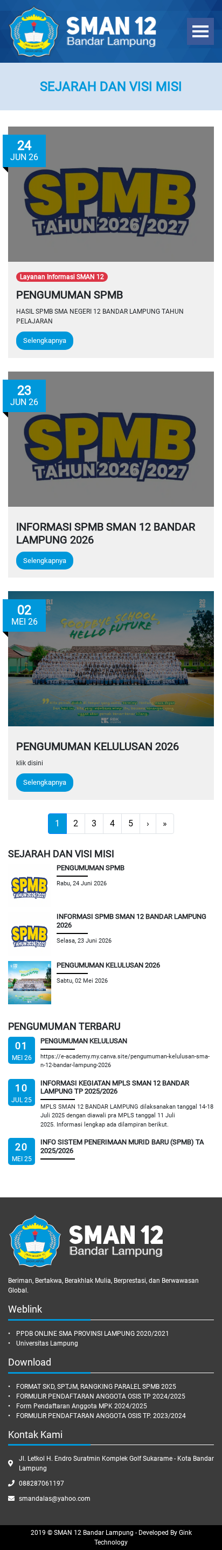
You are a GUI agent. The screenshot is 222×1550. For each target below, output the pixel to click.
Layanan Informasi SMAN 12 (62, 277)
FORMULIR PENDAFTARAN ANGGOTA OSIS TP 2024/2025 (100, 1396)
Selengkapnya (44, 340)
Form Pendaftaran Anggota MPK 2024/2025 (81, 1406)
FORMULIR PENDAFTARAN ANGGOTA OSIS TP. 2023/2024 (101, 1416)
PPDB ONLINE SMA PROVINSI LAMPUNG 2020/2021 (92, 1333)
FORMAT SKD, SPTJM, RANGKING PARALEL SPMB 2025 (96, 1386)
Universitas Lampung (47, 1343)
